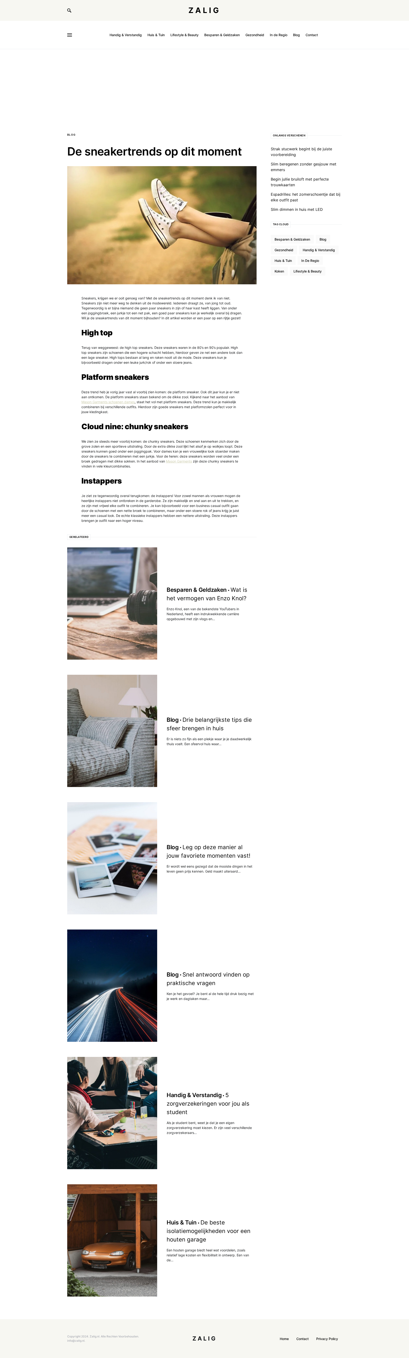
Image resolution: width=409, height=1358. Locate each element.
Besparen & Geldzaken (292, 239)
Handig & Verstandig (319, 250)
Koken (279, 271)
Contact (302, 1339)
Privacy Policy (327, 1339)
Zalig (204, 10)
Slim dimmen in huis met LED (297, 209)
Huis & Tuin (283, 261)
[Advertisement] (204, 85)
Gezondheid (284, 250)
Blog (71, 134)
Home (284, 1339)
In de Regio (310, 261)
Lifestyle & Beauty (307, 271)
